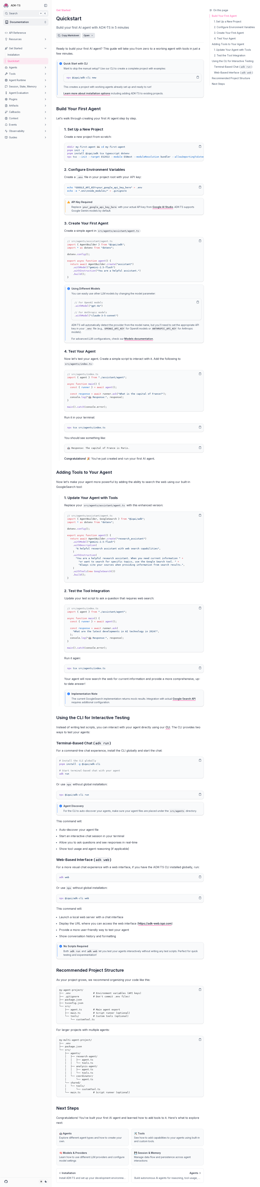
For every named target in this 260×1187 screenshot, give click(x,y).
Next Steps (67, 1108)
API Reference (17, 32)
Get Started (15, 48)
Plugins (13, 99)
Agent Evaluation (18, 92)
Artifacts (13, 105)
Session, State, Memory (23, 86)
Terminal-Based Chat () (83, 743)
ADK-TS (16, 5)
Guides (13, 137)
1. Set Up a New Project (83, 129)
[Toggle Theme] (43, 1181)
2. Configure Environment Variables (94, 169)
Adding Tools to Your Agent (84, 472)
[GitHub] (6, 1181)
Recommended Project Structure (90, 970)
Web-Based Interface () (83, 860)
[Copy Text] (198, 77)
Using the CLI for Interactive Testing (93, 717)
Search (27, 13)
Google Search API (184, 698)
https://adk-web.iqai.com (155, 923)
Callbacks (14, 111)
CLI (168, 727)
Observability (16, 130)
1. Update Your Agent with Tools (91, 498)
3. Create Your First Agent (86, 223)
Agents (13, 67)
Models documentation (138, 338)
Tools (12, 73)
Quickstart (13, 61)
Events (13, 124)
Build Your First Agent (78, 108)
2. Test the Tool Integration (87, 591)
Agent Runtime (17, 80)
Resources (15, 39)
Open (86, 35)
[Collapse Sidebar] (45, 5)
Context (13, 118)
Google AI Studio (162, 206)
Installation (14, 54)
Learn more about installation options (86, 93)
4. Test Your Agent (80, 351)
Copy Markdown (70, 35)
